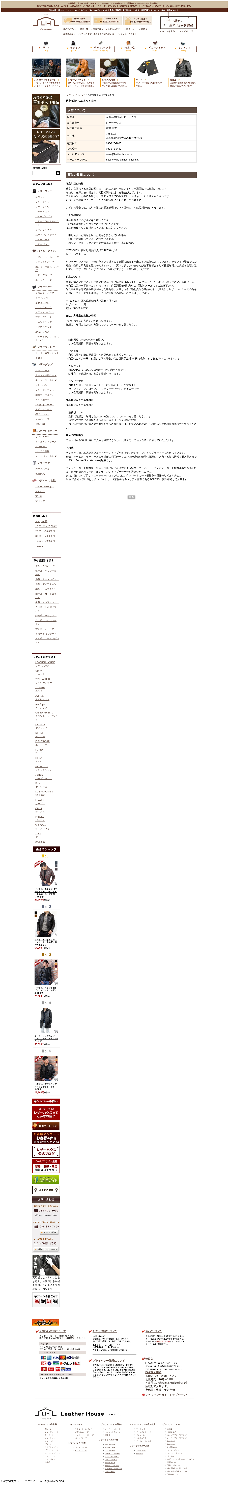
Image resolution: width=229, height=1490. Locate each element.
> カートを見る (167, 31)
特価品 (47, 1462)
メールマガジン (173, 1450)
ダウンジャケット (44, 229)
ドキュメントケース (45, 441)
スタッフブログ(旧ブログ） (177, 1435)
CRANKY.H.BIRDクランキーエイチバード (47, 716)
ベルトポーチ (42, 399)
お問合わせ (129, 29)
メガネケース (42, 419)
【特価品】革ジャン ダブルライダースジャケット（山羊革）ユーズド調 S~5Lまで (46, 893)
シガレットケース (44, 404)
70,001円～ (41, 545)
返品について (154, 1331)
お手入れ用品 (42, 469)
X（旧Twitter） (172, 1447)
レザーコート (42, 239)
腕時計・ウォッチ (44, 394)
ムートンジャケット (45, 234)
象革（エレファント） (47, 602)
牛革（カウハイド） (45, 566)
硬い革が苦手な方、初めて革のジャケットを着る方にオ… (81, 83)
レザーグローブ (43, 275)
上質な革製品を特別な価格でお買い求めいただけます (183, 83)
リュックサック (43, 307)
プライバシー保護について (109, 1360)
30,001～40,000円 (45, 536)
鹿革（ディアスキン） (47, 584)
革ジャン (73, 46)
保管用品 (40, 473)
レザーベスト (42, 211)
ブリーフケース (43, 317)
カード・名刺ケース (45, 375)
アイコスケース (43, 409)
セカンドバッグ (43, 322)
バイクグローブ (81, 1438)
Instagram (171, 1444)
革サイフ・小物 (100, 46)
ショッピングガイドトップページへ (166, 1394)
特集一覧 (128, 46)
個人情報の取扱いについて (177, 1471)
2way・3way (42, 331)
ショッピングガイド (127, 34)
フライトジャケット (52, 1447)
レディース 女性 (46, 480)
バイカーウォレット (112, 1429)
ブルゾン (48, 1444)
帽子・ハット (42, 414)
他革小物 (40, 424)
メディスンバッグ (44, 262)
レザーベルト (42, 385)
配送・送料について (105, 1331)
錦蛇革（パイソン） (45, 615)
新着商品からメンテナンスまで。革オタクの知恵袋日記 (88, 34)
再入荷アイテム (155, 46)
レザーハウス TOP (76, 95)
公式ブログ (171, 1432)
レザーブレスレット (45, 390)
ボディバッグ (42, 302)
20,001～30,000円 (45, 531)
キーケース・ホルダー (47, 380)
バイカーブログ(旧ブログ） (177, 1438)
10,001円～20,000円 (46, 526)
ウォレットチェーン (112, 1432)
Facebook (171, 1441)
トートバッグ (42, 297)
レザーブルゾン (43, 216)
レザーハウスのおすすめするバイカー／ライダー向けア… (47, 83)
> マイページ (186, 31)
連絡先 (149, 1358)
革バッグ (40, 501)
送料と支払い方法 (174, 1465)
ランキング (183, 46)
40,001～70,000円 (45, 541)
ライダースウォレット (47, 353)
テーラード (49, 1435)
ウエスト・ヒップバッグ (84, 1435)
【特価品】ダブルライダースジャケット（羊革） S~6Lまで (46, 1086)
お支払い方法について (52, 1331)
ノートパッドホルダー (47, 456)
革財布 (38, 357)
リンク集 (170, 1456)
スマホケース (42, 370)
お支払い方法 (114, 29)
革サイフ (40, 491)
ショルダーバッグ (44, 292)
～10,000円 (41, 521)
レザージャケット (44, 202)
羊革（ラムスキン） (45, 589)
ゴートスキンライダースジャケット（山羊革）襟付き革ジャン (46, 942)
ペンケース (41, 446)
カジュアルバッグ (82, 1447)
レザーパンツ (42, 244)
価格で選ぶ (98, 29)
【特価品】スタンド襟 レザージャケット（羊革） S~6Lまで (46, 990)
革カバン (46, 46)
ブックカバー (42, 436)
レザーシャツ (42, 206)
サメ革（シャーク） (45, 628)
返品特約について (174, 1474)
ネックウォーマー (44, 280)
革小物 (38, 496)
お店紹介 (143, 29)
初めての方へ (69, 29)
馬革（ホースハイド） (47, 579)
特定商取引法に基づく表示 (177, 1468)
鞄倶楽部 (40, 842)
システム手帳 (42, 451)
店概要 (169, 1429)
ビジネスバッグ (43, 327)
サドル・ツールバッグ (47, 257)
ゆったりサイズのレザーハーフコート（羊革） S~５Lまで (46, 1038)
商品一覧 (84, 29)
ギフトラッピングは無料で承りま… (149, 83)
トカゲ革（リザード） (47, 633)
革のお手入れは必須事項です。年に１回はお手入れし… (115, 83)
